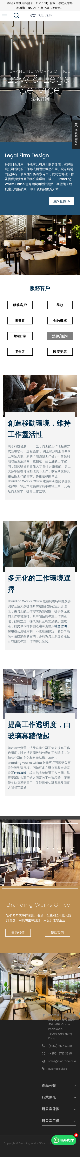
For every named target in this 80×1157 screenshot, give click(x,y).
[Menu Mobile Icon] (4, 15)
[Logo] (40, 15)
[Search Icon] (19, 16)
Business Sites (57, 1069)
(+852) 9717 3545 (60, 1053)
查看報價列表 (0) (76, 134)
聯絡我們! (67, 1140)
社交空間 (60, 626)
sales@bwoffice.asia (62, 1061)
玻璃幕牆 (20, 773)
